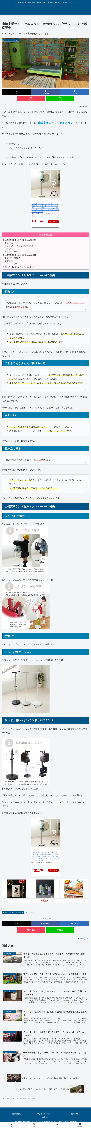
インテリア (30, 913)
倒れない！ (11, 243)
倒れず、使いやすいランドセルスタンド (20, 267)
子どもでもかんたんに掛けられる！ (20, 246)
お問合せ (45, 1117)
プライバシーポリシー (45, 1113)
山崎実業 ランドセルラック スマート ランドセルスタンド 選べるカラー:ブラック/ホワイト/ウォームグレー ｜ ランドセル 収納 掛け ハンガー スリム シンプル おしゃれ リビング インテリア (45, 208)
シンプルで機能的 (13, 258)
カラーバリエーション (15, 263)
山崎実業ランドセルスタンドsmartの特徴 (20, 255)
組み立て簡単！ (12, 251)
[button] (84, 635)
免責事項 (74, 1113)
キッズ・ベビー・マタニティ (14, 913)
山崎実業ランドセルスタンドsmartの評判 (20, 240)
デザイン (10, 261)
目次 (43, 234)
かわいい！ (11, 249)
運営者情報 (16, 1113)
